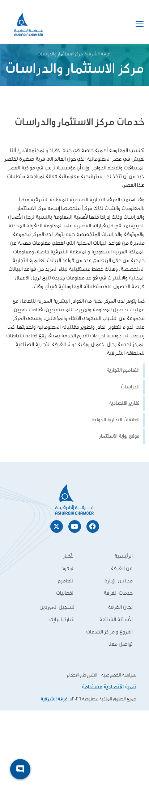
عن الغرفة (122, 568)
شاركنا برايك (61, 619)
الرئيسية (123, 556)
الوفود (67, 568)
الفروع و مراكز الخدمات (109, 632)
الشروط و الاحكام (82, 675)
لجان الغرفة (120, 607)
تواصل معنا (120, 644)
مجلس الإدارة (119, 580)
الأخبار (68, 556)
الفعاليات (65, 593)
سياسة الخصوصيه (118, 675)
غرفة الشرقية (97, 54)
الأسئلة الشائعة (116, 619)
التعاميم (66, 580)
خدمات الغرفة (118, 593)
